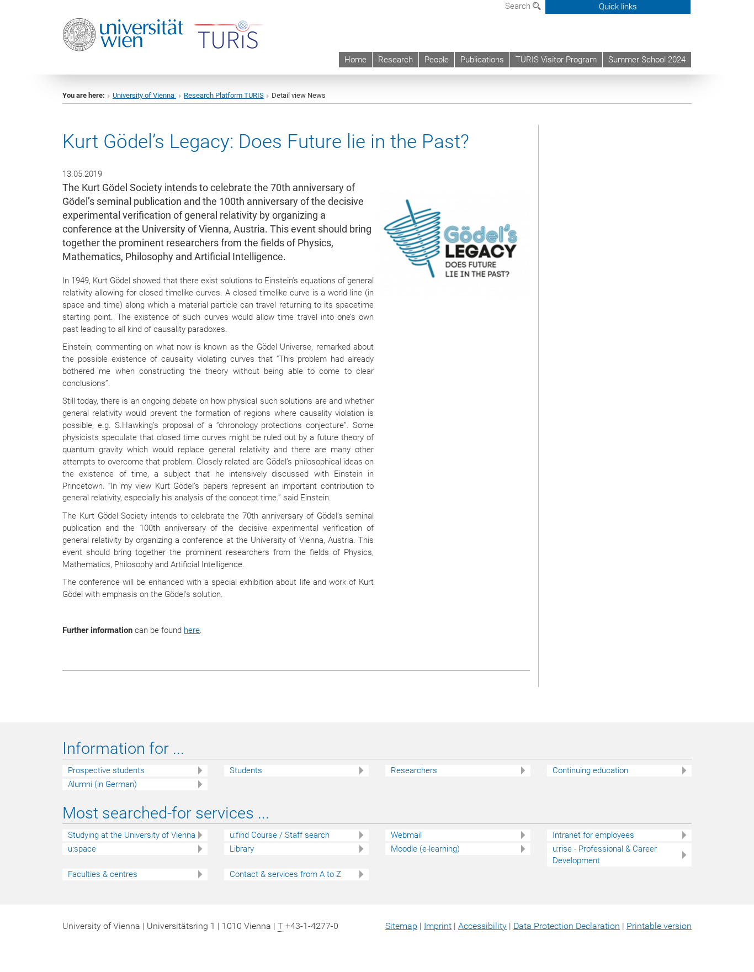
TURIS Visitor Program (556, 60)
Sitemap (401, 926)
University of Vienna (144, 95)
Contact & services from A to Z (285, 874)
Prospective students (106, 770)
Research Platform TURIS (224, 95)
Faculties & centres (102, 874)
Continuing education (590, 770)
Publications (482, 60)
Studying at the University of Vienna (131, 835)
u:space (82, 849)
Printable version (659, 926)
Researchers (414, 770)
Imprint (438, 926)
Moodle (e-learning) (425, 849)
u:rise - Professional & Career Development (605, 854)
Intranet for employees (593, 835)
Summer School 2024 (647, 60)
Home (355, 60)
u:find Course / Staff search (280, 835)
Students (246, 770)
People (436, 60)
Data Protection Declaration (566, 926)
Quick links (618, 7)
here (192, 630)
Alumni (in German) (102, 784)
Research (395, 60)
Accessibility (482, 926)
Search (519, 6)
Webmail (406, 835)
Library (242, 849)
